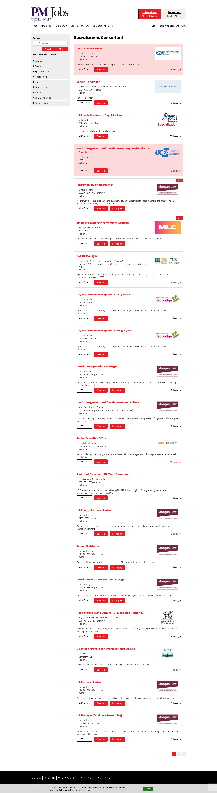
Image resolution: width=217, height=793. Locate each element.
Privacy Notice (87, 778)
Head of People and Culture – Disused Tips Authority (110, 612)
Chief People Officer (89, 48)
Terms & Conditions (67, 778)
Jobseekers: (150, 12)
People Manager (87, 256)
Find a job (46, 25)
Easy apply (117, 208)
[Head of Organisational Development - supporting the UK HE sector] (168, 153)
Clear (61, 49)
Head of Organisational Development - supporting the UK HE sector (113, 150)
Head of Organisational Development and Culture (108, 402)
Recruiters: (174, 12)
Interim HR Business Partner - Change (100, 579)
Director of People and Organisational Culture (106, 648)
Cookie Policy (104, 778)
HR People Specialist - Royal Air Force (100, 115)
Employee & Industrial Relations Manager (103, 222)
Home (34, 25)
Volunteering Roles (103, 25)
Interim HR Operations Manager (97, 366)
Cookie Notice (86, 790)
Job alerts (60, 25)
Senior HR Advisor (88, 81)
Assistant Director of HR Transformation (103, 474)
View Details (84, 69)
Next (184, 754)
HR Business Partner (90, 682)
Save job (101, 69)
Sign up (154, 16)
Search (48, 49)
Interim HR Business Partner (95, 184)
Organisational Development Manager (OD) (104, 330)
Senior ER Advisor (88, 546)
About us (36, 778)
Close (147, 789)
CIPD (183, 25)
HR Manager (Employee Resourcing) (99, 715)
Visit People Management (165, 25)
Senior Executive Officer (92, 438)
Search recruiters (80, 25)
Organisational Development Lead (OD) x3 (103, 294)
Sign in (145, 16)
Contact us (49, 778)
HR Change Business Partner (95, 510)
